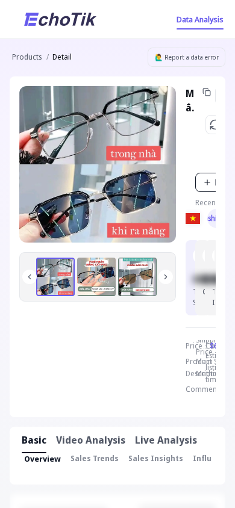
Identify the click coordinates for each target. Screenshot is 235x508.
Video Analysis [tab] (90, 440)
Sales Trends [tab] (94, 458)
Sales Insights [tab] (155, 458)
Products (27, 57)
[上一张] (29, 277)
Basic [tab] (34, 440)
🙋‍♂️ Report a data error (187, 57)
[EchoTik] (60, 19)
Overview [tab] (42, 458)
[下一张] (165, 277)
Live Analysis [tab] (166, 440)
